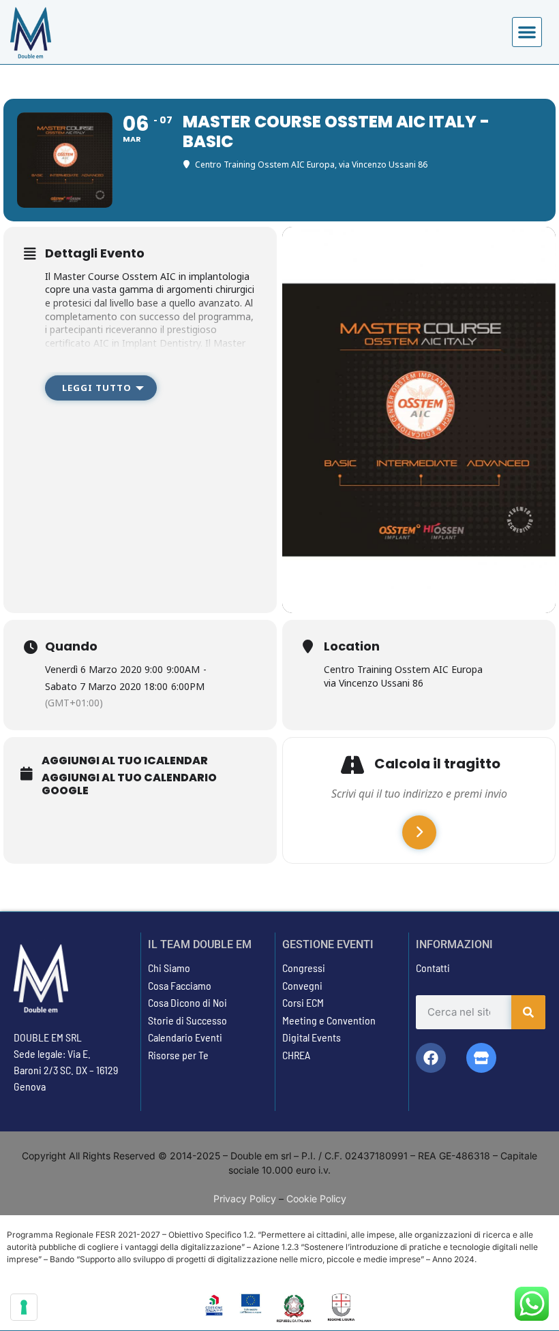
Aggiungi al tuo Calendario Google (129, 784)
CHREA (296, 1054)
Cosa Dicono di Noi (187, 1002)
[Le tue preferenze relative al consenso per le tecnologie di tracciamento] (24, 1307)
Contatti (433, 967)
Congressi (303, 967)
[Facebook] (431, 1058)
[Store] (481, 1058)
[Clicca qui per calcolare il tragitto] (419, 832)
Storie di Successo (187, 1020)
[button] (527, 32)
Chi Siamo (169, 967)
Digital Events (311, 1037)
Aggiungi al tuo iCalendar (125, 761)
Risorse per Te (178, 1054)
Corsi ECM (303, 1002)
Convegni (302, 985)
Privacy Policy (244, 1198)
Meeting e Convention (329, 1020)
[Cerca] (528, 1012)
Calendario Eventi (185, 1037)
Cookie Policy (316, 1198)
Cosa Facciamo (179, 985)
